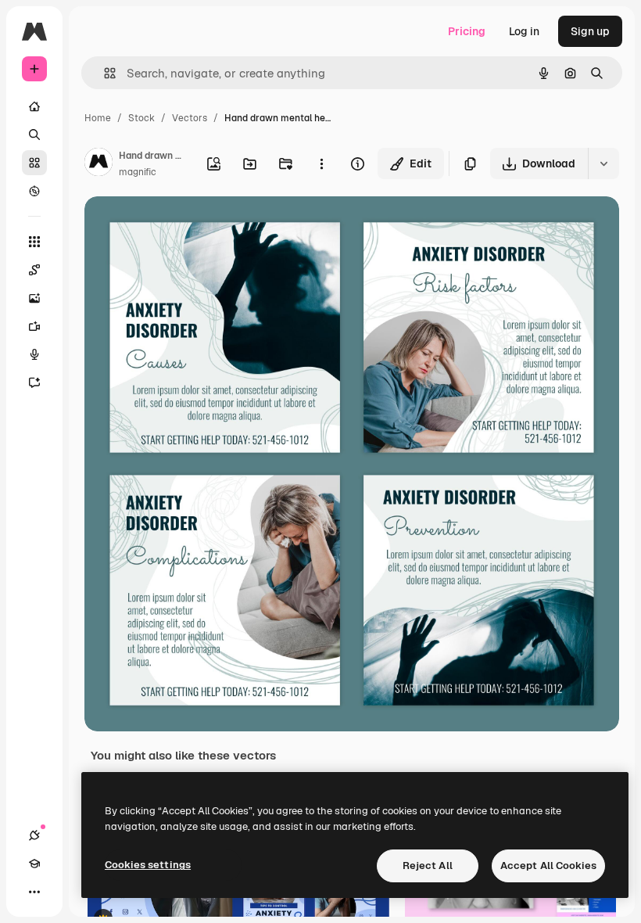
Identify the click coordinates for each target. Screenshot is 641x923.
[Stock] (34, 162)
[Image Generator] (34, 298)
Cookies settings (148, 864)
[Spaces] (34, 269)
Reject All (428, 865)
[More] (34, 891)
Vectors (189, 118)
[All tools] (34, 241)
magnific (137, 172)
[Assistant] (34, 382)
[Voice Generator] (34, 354)
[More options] (321, 163)
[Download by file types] (603, 163)
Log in (524, 31)
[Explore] (34, 190)
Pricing (466, 31)
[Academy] (34, 863)
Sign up (590, 31)
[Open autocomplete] (103, 73)
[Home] (34, 106)
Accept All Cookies (548, 865)
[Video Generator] (34, 326)
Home (97, 118)
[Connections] (34, 835)
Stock (141, 118)
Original (184, 226)
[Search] (34, 134)
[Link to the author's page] (98, 164)
